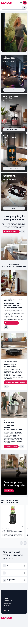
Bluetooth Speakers (13, 90)
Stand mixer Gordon (11, 446)
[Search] (24, 7)
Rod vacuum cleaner (11, 323)
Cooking (6, 596)
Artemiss (13, 208)
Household (7, 598)
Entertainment (8, 603)
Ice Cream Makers (12, 129)
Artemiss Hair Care (10, 231)
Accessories (7, 605)
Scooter (7, 490)
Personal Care (8, 600)
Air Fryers (13, 168)
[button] (21, 543)
